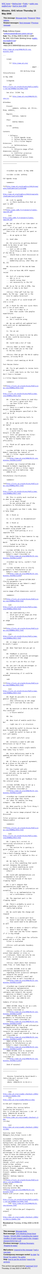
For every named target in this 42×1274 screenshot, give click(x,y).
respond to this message (23, 1250)
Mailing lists (16, 4)
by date (33, 1255)
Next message (24, 23)
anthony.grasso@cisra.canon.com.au (18, 33)
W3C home (6, 4)
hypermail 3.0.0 (31, 1266)
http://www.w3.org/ (20, 63)
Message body (21, 18)
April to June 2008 (19, 6)
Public (25, 4)
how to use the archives (17, 1259)
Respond (31, 18)
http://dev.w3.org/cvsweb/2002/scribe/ (19, 1100)
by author (22, 1257)
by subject (13, 1257)
